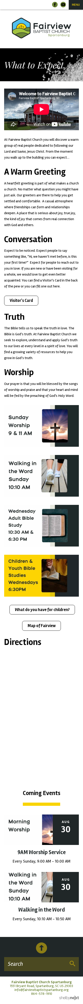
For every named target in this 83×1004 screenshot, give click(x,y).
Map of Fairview (42, 625)
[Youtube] (63, 4)
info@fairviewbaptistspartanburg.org (42, 990)
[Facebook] (55, 4)
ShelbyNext (69, 998)
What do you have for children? (42, 609)
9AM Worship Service (42, 852)
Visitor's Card (21, 300)
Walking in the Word (41, 910)
